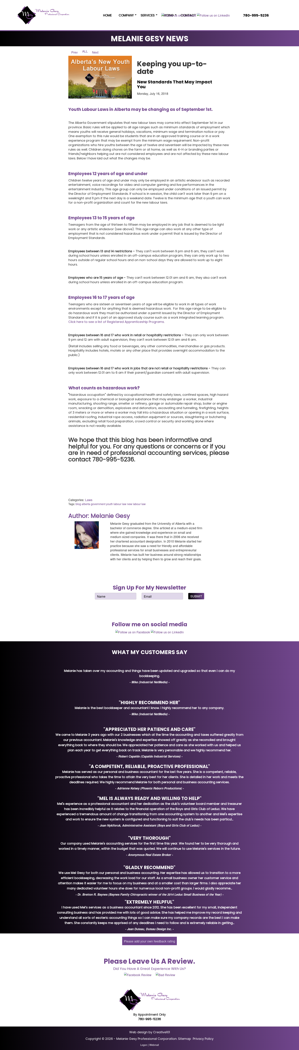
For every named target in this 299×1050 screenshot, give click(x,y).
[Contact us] (274, 15)
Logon (143, 1045)
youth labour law (116, 504)
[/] (43, 15)
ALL (85, 51)
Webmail (154, 1045)
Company (126, 15)
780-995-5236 (149, 1019)
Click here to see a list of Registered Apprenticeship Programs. (116, 322)
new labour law (136, 504)
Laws (88, 499)
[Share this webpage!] (280, 15)
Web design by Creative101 (149, 1032)
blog (78, 504)
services (148, 15)
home (107, 15)
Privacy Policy (203, 1039)
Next (95, 52)
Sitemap (184, 1039)
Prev (74, 52)
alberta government (93, 504)
